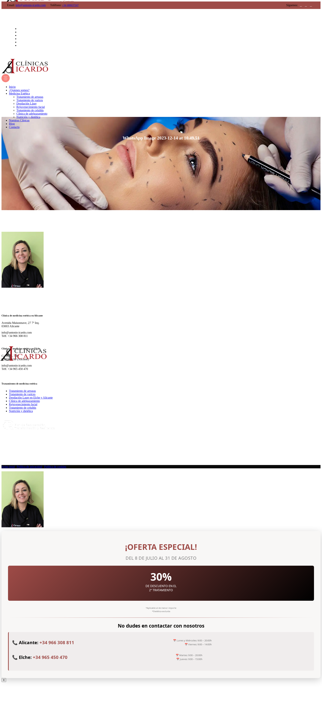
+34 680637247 (70, 5)
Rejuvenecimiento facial (23, 404)
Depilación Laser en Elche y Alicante (31, 397)
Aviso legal (8, 466)
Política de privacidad (29, 466)
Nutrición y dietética (21, 411)
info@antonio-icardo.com (30, 5)
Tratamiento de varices (22, 394)
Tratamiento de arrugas (22, 390)
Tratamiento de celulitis (22, 407)
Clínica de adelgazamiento (24, 401)
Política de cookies (55, 466)
